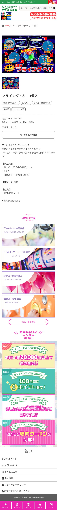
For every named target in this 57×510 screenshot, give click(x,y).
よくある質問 (11, 472)
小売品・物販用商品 (42, 103)
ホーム (8, 26)
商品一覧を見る (28, 322)
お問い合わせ (11, 465)
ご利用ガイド (10, 459)
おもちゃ (26, 103)
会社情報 (9, 478)
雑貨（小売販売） (10, 103)
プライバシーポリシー (15, 485)
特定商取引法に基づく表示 (17, 491)
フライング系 (18, 109)
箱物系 (6, 109)
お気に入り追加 (30, 135)
